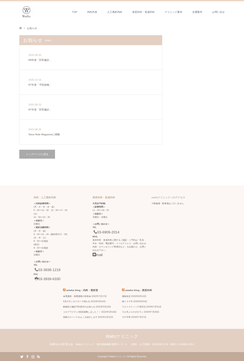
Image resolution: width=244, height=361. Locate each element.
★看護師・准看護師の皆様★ (77, 296)
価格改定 (126, 296)
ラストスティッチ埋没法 (134, 307)
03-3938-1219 (49, 270)
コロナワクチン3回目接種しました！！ (82, 312)
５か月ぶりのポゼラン (132, 312)
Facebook (27, 356)
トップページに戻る (37, 154)
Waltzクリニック (122, 336)
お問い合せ (218, 12)
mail (99, 255)
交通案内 (197, 12)
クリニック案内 (173, 12)
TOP (74, 12)
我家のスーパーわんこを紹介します (80, 317)
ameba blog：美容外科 (138, 290)
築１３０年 (127, 301)
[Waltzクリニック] (26, 12)
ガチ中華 (126, 317)
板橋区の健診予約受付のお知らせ (79, 307)
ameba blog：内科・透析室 (82, 290)
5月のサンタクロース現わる (76, 301)
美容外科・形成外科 (143, 12)
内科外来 (92, 12)
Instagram (33, 356)
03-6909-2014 (108, 232)
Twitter (22, 356)
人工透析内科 (114, 12)
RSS (38, 356)
